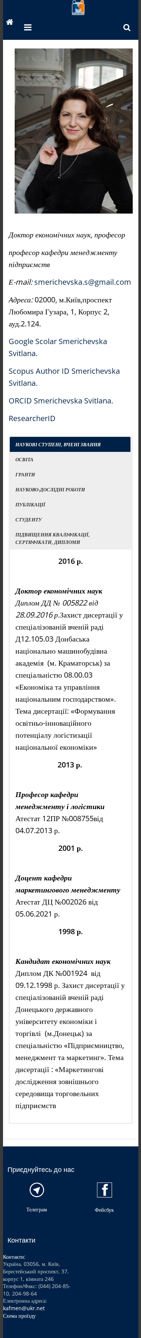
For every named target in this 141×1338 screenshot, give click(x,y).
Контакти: (14, 1256)
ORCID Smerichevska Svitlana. (61, 401)
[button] (70, 444)
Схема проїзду (19, 1315)
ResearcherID (32, 418)
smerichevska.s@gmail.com (82, 282)
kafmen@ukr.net (24, 1308)
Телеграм (36, 1209)
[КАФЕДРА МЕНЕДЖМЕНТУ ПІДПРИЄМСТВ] (10, 23)
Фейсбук (104, 1209)
